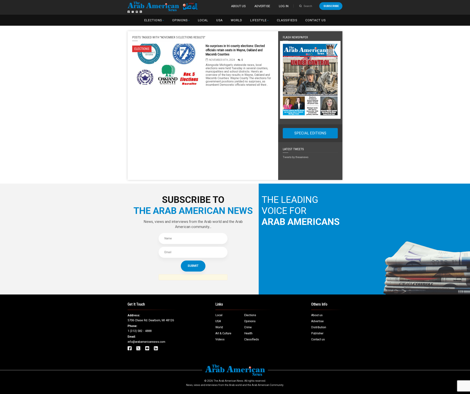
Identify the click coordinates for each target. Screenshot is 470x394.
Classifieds (287, 20)
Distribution (318, 327)
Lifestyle (258, 20)
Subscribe (331, 6)
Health (248, 333)
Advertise (262, 6)
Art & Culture (223, 333)
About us (238, 6)
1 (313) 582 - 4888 (140, 331)
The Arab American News (228, 380)
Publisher (317, 333)
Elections (153, 20)
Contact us (315, 20)
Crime (248, 327)
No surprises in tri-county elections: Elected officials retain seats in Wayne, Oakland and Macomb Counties (235, 50)
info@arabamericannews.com (146, 342)
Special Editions (310, 133)
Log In (283, 6)
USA (219, 20)
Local (203, 20)
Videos (220, 339)
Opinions (180, 20)
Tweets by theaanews (295, 157)
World (236, 20)
